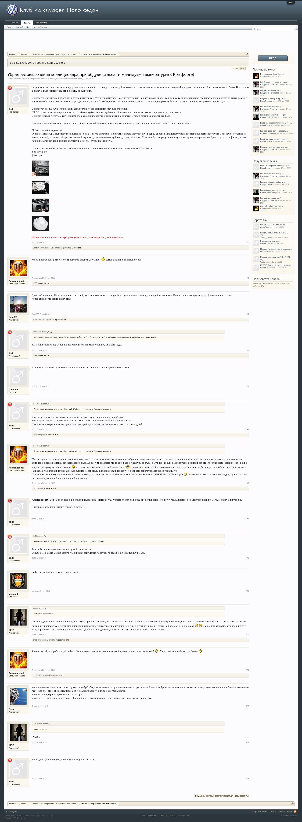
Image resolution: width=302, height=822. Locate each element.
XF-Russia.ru (19, 818)
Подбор (235, 68)
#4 (248, 350)
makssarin (49, 248)
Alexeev (263, 243)
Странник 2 (43, 640)
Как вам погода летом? (270, 90)
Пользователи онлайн (267, 279)
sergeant (13, 594)
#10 (247, 591)
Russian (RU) (11, 811)
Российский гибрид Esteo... (272, 74)
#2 (248, 278)
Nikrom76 (264, 268)
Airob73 (263, 227)
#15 (247, 779)
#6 (248, 429)
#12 (247, 670)
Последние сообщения (36, 27)
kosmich (13, 389)
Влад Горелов (266, 101)
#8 (248, 519)
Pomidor (36, 319)
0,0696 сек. (152, 816)
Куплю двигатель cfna (269, 241)
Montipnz (264, 251)
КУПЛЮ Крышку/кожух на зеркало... (276, 265)
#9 (248, 558)
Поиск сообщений (15, 27)
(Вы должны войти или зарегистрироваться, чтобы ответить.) (222, 796)
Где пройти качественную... (272, 107)
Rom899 (13, 317)
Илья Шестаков (267, 125)
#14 (247, 742)
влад (57, 248)
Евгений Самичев (268, 133)
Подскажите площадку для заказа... (276, 147)
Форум (27, 23)
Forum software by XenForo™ (29, 816)
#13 (247, 706)
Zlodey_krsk (265, 238)
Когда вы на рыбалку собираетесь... (276, 123)
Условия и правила (289, 816)
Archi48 (53, 640)
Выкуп (242, 68)
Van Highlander (48, 319)
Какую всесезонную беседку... (273, 115)
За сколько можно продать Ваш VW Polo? (38, 62)
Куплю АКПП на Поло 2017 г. (272, 225)
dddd (80, 79)
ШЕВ (35, 283)
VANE (262, 262)
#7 (248, 483)
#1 (248, 242)
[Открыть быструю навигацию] (247, 54)
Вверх (289, 811)
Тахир (12, 709)
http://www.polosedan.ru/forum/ (67, 651)
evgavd (42, 434)
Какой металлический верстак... (274, 139)
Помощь (272, 811)
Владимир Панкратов (269, 85)
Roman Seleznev (267, 117)
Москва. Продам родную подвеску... (276, 249)
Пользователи (41, 23)
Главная (14, 23)
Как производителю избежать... (274, 131)
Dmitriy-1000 (38, 248)
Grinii (262, 77)
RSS (295, 811)
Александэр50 (16, 281)
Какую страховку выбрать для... (274, 99)
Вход (291, 3)
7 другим (65, 248)
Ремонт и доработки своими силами (38, 79)
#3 (248, 314)
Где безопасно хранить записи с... (275, 82)
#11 (247, 635)
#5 (248, 386)
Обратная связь (260, 811)
